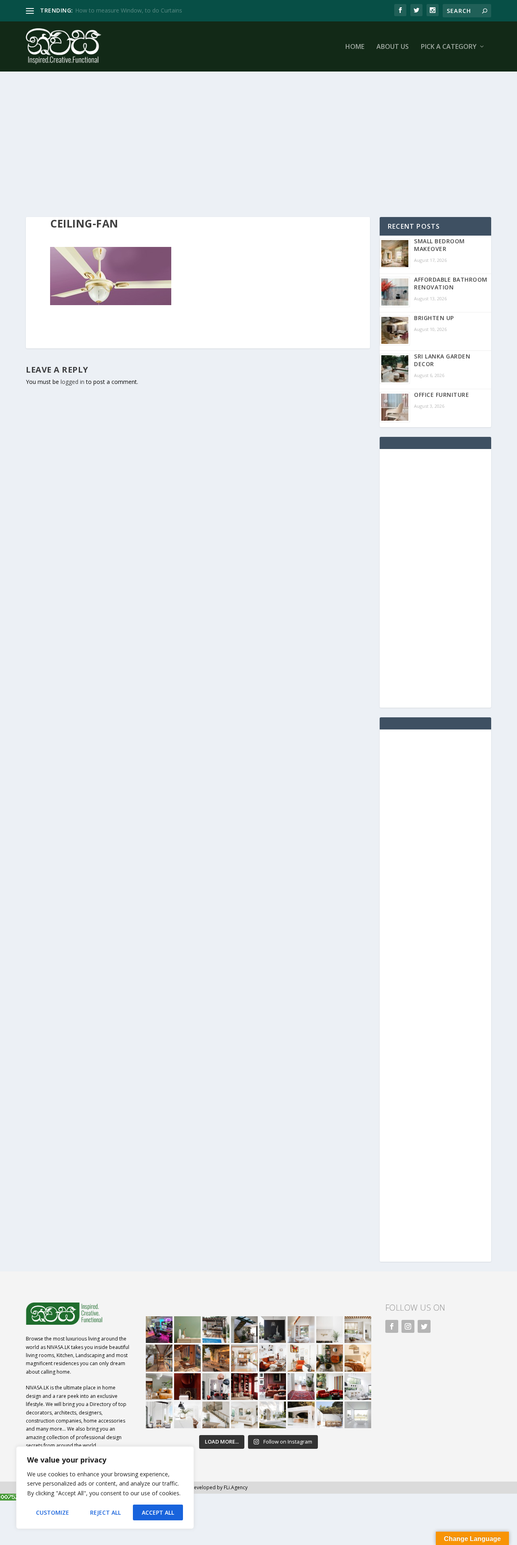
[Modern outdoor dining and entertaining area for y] (329, 1415)
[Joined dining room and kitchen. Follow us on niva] (244, 1358)
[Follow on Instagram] (407, 1326)
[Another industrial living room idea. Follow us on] (272, 1358)
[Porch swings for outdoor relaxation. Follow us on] (159, 1415)
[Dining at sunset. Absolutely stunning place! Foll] (215, 1358)
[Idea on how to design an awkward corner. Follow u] (301, 1358)
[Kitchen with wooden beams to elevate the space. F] (358, 1329)
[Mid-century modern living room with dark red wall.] (272, 1386)
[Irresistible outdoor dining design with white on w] (301, 1415)
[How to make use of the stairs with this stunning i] (244, 1329)
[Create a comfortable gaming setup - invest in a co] (159, 1329)
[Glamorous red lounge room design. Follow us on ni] (329, 1386)
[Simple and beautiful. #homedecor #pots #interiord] (187, 1329)
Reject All (105, 1512)
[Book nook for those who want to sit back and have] (301, 1329)
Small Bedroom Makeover (439, 245)
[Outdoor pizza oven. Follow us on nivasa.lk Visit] (215, 1329)
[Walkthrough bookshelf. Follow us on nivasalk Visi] (159, 1358)
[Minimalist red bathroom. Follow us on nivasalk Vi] (187, 1386)
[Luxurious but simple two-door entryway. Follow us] (272, 1415)
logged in (72, 382)
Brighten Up (434, 318)
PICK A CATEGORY (449, 47)
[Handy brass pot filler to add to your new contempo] (329, 1329)
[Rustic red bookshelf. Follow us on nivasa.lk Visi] (244, 1386)
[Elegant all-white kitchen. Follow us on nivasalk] (187, 1415)
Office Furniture (441, 394)
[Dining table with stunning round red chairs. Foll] (215, 1386)
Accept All (158, 1512)
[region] (105, 1487)
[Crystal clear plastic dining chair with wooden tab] (187, 1358)
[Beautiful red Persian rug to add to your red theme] (301, 1386)
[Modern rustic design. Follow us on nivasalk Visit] (215, 1415)
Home (354, 47)
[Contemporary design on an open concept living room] (358, 1386)
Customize (52, 1512)
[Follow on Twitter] (424, 1326)
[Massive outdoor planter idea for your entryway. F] (272, 1329)
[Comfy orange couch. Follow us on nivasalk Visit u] (159, 1386)
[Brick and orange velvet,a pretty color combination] (329, 1358)
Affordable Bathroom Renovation (451, 283)
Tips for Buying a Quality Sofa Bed (120, 10)
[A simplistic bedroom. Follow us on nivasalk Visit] (358, 1358)
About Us (392, 47)
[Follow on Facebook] (391, 1326)
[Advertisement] (258, 144)
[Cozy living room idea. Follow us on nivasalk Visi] (244, 1415)
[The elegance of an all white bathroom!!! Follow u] (358, 1415)
